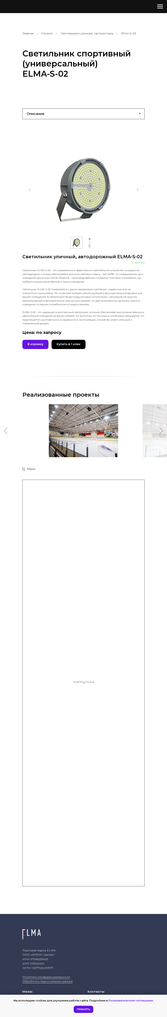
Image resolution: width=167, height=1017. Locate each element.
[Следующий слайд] (137, 190)
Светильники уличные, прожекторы (87, 33)
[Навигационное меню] (160, 6)
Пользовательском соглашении (130, 1000)
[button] (35, 344)
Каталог (47, 33)
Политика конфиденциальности (46, 977)
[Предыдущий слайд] (29, 190)
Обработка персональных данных (47, 981)
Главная (28, 33)
